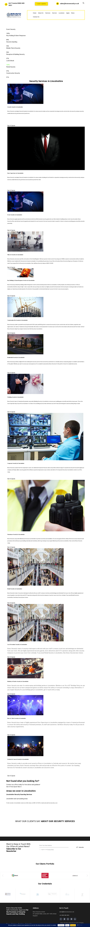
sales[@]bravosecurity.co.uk (66, 911)
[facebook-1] (60, 919)
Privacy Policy (50, 849)
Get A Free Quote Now (13, 787)
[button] (2, 875)
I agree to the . (47, 849)
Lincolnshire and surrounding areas (17, 798)
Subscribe (81, 847)
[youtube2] (71, 919)
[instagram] (67, 919)
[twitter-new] (64, 919)
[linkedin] (74, 919)
